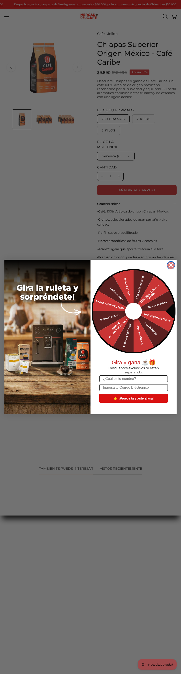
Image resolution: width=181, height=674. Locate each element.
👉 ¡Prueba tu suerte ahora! (134, 398)
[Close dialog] (171, 265)
